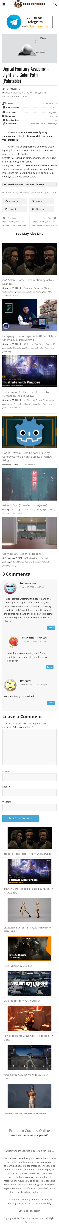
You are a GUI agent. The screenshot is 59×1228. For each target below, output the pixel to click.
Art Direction (29, 400)
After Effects (39, 344)
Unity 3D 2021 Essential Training (21, 553)
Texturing (7, 351)
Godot (24, 464)
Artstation (26, 509)
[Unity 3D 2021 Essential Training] (29, 518)
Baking (6, 561)
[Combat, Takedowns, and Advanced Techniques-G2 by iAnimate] (29, 1019)
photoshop (50, 192)
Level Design (18, 561)
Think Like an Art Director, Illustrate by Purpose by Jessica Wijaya (25, 394)
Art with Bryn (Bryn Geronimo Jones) (24, 505)
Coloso (39, 400)
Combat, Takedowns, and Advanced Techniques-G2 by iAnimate (28, 1037)
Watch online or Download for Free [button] (26, 184)
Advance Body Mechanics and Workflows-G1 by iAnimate (26, 1076)
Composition (48, 400)
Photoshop (20, 96)
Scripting (7, 565)
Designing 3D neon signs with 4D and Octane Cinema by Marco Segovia (29, 337)
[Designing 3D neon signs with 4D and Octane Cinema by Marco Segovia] (29, 300)
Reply (51, 627)
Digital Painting (30, 92)
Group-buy (38, 288)
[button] (3, 5)
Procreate (17, 513)
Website (6, 801)
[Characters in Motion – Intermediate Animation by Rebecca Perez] (29, 910)
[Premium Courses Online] (29, 3)
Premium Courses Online (29, 1130)
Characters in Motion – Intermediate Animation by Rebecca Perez (27, 929)
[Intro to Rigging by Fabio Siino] (29, 949)
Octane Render (37, 347)
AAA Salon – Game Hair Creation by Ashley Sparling (28, 854)
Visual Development (11, 407)
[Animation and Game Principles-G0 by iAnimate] (29, 1096)
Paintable (7, 96)
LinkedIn (36, 561)
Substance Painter (34, 291)
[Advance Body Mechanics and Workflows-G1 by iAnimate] (29, 1057)
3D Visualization (33, 558)
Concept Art (8, 404)
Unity (13, 565)
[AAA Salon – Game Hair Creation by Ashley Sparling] (29, 244)
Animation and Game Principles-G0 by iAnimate (25, 1113)
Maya (12, 291)
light (32, 192)
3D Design (28, 344)
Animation (45, 558)
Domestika (7, 347)
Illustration (29, 404)
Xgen (45, 291)
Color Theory (12, 92)
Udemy (31, 464)
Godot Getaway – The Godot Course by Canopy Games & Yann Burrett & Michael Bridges (27, 456)
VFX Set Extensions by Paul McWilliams (22, 1001)
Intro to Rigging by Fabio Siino (18, 966)
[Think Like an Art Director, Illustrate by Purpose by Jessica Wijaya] (29, 356)
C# (11, 561)
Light (43, 92)
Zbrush (14, 295)
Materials (45, 561)
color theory (8, 192)
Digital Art (36, 509)
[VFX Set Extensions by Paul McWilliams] (29, 984)
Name (6, 771)
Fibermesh (28, 288)
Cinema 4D (50, 344)
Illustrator (17, 347)
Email (6, 786)
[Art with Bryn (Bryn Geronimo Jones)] (29, 470)
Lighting (26, 347)
